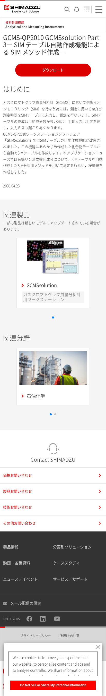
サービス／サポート (70, 579)
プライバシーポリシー (35, 635)
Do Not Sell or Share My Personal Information (53, 685)
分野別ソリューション (72, 547)
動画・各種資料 (16, 563)
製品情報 (11, 547)
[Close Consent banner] (98, 647)
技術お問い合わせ (17, 507)
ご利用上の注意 (68, 635)
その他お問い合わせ (19, 523)
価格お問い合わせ (17, 475)
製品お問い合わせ (17, 491)
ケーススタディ (66, 563)
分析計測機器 (14, 22)
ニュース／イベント (20, 579)
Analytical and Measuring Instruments (34, 26)
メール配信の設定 (25, 603)
